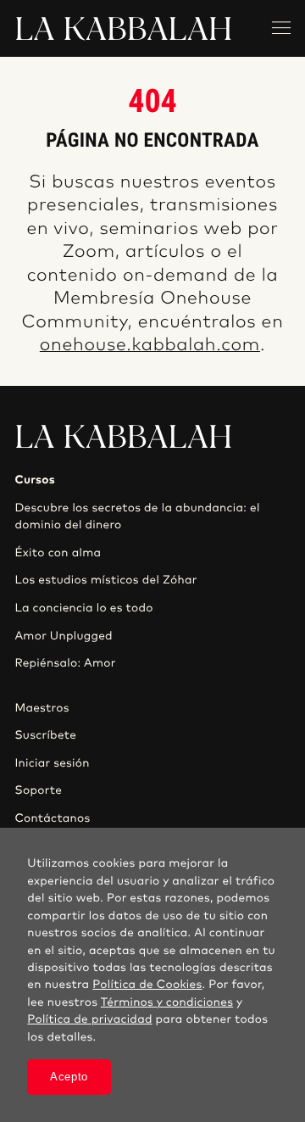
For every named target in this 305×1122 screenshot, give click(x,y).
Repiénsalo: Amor (64, 663)
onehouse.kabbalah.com (150, 345)
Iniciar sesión (51, 763)
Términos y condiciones (167, 1002)
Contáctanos (52, 818)
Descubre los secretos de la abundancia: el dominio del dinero (136, 516)
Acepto (69, 1076)
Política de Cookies (147, 985)
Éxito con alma (57, 553)
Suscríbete (45, 735)
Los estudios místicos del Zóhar (105, 580)
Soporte (38, 790)
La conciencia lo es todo (83, 608)
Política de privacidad (89, 1019)
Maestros (41, 708)
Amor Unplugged (63, 636)
